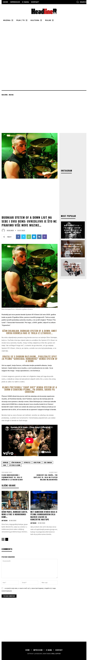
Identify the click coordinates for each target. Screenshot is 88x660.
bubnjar (5, 462)
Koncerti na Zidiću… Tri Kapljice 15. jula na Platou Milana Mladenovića (46, 477)
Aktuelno (4, 520)
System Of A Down (14, 465)
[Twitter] (23, 236)
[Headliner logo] (44, 11)
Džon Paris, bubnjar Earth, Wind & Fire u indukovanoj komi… (15, 514)
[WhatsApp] (28, 236)
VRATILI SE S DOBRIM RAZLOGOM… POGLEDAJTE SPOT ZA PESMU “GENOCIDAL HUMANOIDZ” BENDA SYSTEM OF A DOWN (30, 359)
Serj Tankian (48, 462)
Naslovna (4, 95)
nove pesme (37, 462)
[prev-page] (3, 539)
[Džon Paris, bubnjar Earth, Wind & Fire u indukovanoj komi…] (15, 500)
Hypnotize (27, 462)
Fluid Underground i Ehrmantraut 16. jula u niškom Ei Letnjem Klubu (12, 477)
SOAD (4, 465)
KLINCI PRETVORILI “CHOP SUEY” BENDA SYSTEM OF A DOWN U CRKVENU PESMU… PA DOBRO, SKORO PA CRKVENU (29, 390)
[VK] (39, 236)
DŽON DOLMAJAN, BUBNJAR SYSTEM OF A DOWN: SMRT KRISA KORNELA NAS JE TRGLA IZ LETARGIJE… (29, 332)
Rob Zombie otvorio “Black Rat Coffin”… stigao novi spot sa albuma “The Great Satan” (73, 230)
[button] (81, 2)
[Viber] (44, 236)
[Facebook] (18, 236)
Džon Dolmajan (16, 462)
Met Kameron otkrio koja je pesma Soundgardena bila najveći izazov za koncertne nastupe (43, 516)
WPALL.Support (56, 654)
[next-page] (6, 539)
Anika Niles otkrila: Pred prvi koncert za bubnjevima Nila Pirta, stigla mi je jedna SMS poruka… (72, 248)
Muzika (11, 95)
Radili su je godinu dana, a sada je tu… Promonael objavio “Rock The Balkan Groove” (72, 267)
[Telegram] (34, 236)
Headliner (10, 230)
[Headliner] (4, 230)
